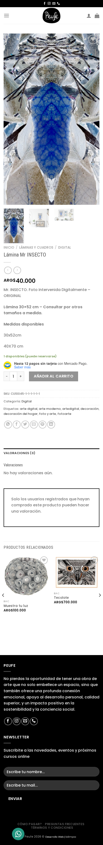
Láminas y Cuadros (36, 247)
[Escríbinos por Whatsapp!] (18, 834)
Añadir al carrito (53, 376)
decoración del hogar (21, 414)
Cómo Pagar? (29, 824)
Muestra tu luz (16, 606)
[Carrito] (97, 15)
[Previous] (11, 119)
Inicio (9, 247)
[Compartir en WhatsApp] (8, 424)
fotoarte (64, 414)
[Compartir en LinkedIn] (51, 424)
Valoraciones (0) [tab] (19, 453)
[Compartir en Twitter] (25, 424)
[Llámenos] (58, 3)
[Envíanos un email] (53, 3)
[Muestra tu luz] (26, 576)
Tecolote (61, 598)
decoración (89, 409)
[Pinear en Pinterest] (42, 424)
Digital (64, 247)
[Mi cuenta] (88, 15)
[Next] (91, 119)
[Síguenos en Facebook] (44, 3)
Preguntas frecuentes (64, 824)
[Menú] (6, 15)
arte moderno (50, 409)
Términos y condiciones (52, 828)
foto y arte (47, 414)
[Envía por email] (34, 424)
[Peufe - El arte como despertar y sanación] (51, 15)
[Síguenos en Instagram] (49, 3)
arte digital (28, 409)
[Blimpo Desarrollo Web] (60, 836)
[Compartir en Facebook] (17, 424)
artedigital (70, 409)
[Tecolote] (76, 572)
